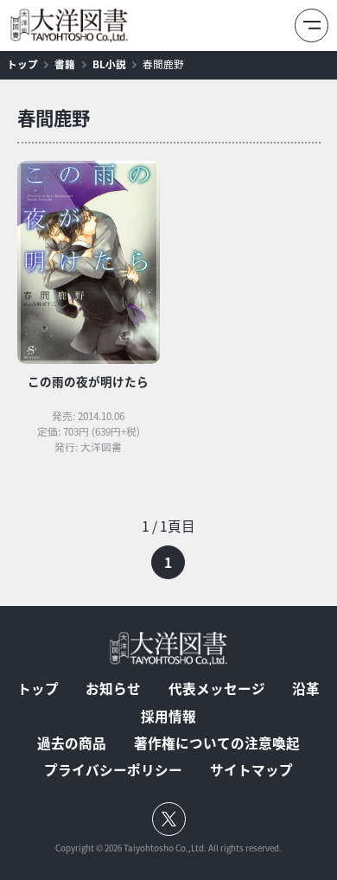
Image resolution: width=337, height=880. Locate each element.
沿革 (306, 689)
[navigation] (169, 546)
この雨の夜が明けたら (88, 381)
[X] (169, 819)
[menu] (311, 25)
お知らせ (113, 689)
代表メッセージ (216, 689)
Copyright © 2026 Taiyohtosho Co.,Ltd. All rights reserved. (168, 849)
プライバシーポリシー (113, 770)
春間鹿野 (163, 64)
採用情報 (168, 717)
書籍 (64, 64)
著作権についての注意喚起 (217, 743)
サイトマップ (251, 770)
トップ (22, 64)
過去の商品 (71, 743)
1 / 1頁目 (168, 526)
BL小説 (109, 64)
